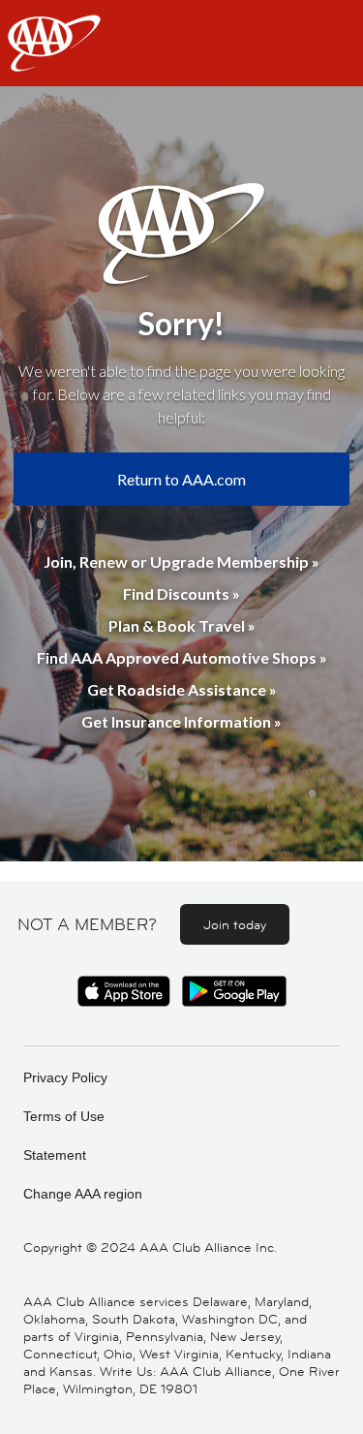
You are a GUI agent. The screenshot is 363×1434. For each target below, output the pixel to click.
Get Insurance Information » (181, 721)
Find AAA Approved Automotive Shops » (182, 657)
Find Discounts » (181, 593)
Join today (234, 924)
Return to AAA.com (181, 479)
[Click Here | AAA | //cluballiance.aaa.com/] (54, 59)
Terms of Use (64, 1116)
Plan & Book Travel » (182, 625)
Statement (54, 1155)
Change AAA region (82, 1193)
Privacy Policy (65, 1077)
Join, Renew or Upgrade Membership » (181, 561)
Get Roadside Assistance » (182, 689)
